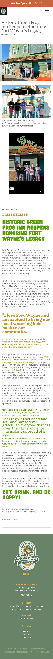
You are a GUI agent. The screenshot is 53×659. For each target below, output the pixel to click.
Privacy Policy (22, 651)
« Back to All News (10, 519)
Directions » (26, 595)
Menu (26, 634)
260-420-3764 (26, 618)
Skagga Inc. (45, 651)
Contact (26, 637)
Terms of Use (10, 651)
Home (26, 631)
